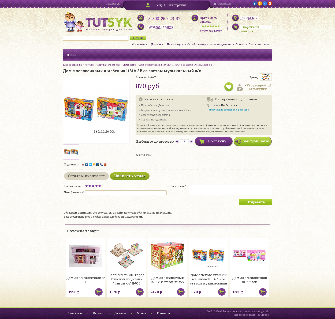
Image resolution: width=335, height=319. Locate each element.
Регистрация (176, 5)
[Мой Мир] (98, 164)
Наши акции (175, 44)
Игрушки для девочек (108, 64)
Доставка (157, 44)
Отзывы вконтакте (86, 175)
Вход (158, 5)
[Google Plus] (105, 164)
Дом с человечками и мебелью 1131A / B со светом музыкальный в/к (175, 64)
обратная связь (224, 3)
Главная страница (72, 64)
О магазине (139, 44)
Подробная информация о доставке (228, 109)
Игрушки (72, 55)
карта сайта (111, 3)
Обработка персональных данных (209, 44)
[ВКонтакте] (87, 164)
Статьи (240, 44)
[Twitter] (90, 164)
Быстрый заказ (256, 141)
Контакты (264, 44)
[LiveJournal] (101, 164)
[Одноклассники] (94, 164)
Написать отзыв (130, 175)
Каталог (98, 313)
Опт (251, 44)
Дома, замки (129, 64)
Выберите (228, 105)
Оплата (141, 313)
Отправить (256, 202)
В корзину (217, 141)
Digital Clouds (260, 314)
